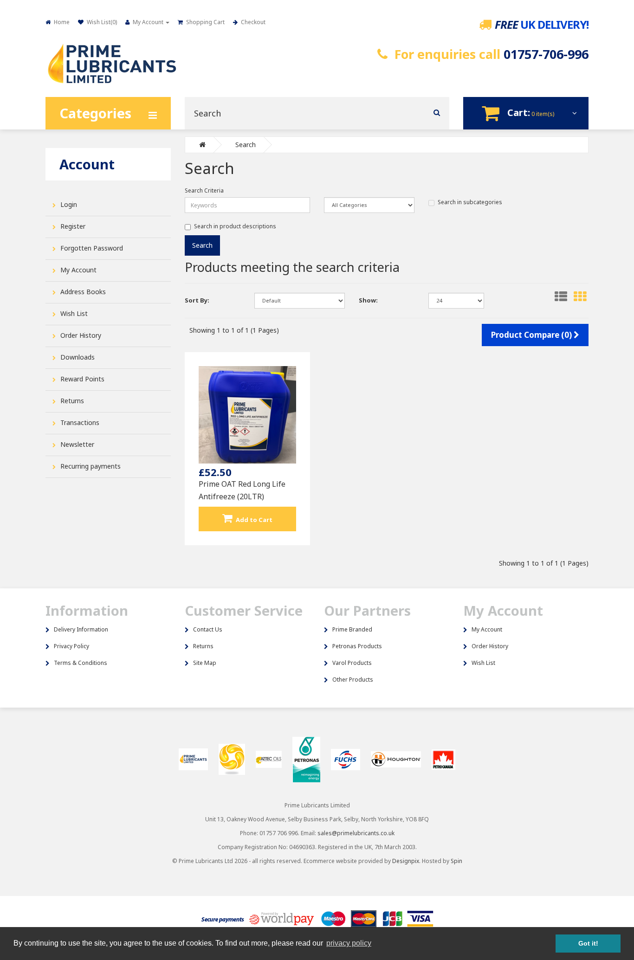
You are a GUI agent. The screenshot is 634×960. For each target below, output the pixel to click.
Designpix (405, 861)
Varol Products (352, 663)
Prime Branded (352, 629)
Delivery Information (81, 629)
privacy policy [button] (348, 943)
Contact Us (207, 629)
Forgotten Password (91, 248)
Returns (72, 400)
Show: (368, 300)
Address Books (83, 291)
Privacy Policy (71, 646)
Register (72, 226)
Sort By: (197, 300)
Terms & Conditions (80, 663)
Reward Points (82, 378)
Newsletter (77, 444)
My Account (78, 269)
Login (68, 204)
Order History (80, 335)
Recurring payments (90, 466)
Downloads (77, 357)
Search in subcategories (470, 202)
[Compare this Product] (264, 509)
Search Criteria (204, 190)
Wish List (74, 313)
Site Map (204, 663)
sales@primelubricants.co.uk (356, 833)
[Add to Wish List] (230, 509)
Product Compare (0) (532, 334)
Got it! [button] (588, 943)
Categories (95, 113)
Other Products (352, 679)
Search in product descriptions (235, 226)
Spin (456, 861)
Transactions (79, 422)
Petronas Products (357, 646)
